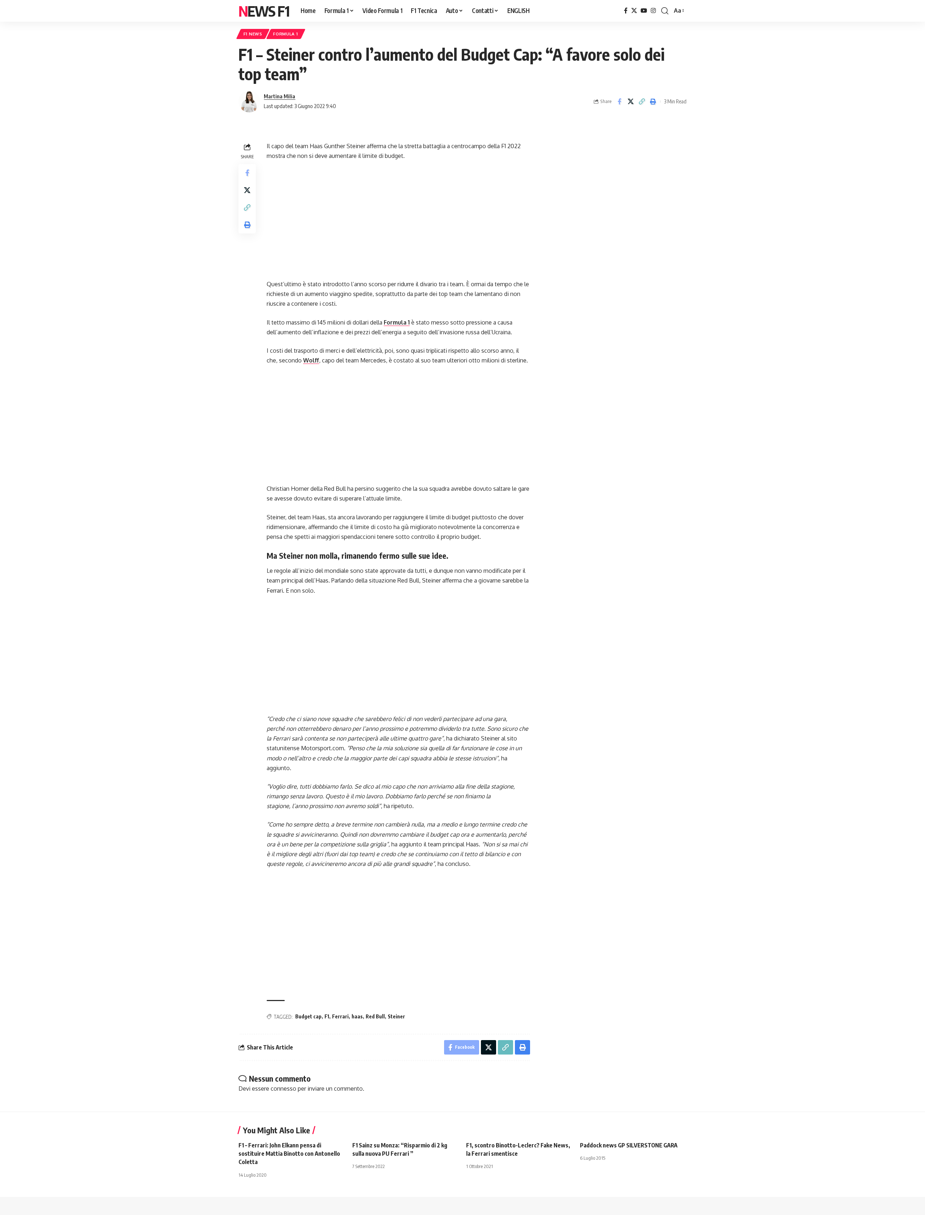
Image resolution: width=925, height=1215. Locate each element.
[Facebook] (625, 11)
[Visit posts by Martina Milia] (249, 101)
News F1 (263, 11)
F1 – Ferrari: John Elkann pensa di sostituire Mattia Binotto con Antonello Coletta (289, 1153)
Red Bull (375, 1016)
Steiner (396, 1016)
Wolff (311, 360)
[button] (664, 11)
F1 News (253, 34)
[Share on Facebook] (619, 101)
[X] (634, 11)
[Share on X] (630, 101)
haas (357, 1016)
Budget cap (308, 1016)
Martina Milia (279, 96)
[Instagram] (653, 11)
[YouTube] (644, 11)
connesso (283, 1088)
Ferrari (340, 1016)
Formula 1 (285, 34)
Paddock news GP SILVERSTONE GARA (628, 1145)
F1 (326, 1016)
